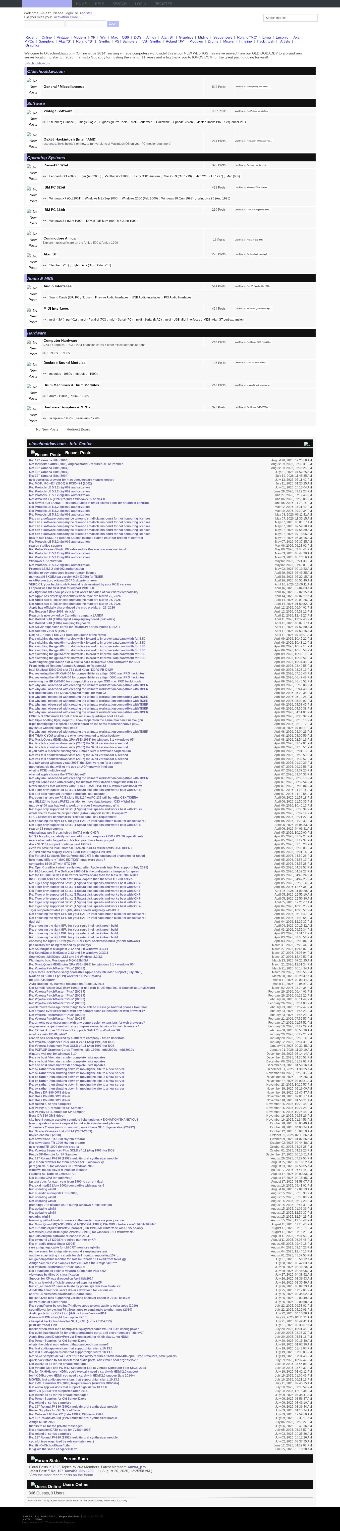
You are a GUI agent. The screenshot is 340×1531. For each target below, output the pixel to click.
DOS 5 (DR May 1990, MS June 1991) (112, 220)
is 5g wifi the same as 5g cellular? (53, 1449)
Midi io (203, 37)
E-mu (266, 37)
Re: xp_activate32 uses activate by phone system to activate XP (74, 1286)
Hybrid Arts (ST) (83, 265)
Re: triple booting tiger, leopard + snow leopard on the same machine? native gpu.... (87, 720)
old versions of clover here (48, 1302)
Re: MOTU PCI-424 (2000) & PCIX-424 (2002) (60, 483)
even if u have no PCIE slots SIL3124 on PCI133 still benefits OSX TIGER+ (80, 848)
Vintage (63, 37)
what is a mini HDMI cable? (48, 1034)
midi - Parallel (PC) (93, 319)
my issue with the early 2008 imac (53, 728)
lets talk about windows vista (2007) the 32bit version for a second (75, 763)
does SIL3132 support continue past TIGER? (60, 844)
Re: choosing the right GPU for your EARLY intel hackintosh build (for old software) (87, 821)
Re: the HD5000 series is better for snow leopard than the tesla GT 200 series (83, 875)
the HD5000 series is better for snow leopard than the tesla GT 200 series (81, 879)
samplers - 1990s (88, 418)
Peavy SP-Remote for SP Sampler (53, 1154)
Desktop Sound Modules (65, 363)
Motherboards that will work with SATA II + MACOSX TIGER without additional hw (85, 786)
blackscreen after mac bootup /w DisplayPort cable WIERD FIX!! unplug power (84, 1329)
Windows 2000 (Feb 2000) (140, 198)
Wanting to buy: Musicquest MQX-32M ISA (58, 960)
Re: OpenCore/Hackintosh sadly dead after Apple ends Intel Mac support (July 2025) (88, 867)
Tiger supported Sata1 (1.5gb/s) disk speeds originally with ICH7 (74, 910)
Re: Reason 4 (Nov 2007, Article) (52, 611)
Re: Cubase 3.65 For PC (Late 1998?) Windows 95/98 (66, 1414)
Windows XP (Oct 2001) (65, 198)
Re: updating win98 (42, 1189)
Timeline (245, 41)
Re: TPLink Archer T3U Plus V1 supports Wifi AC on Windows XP (74, 1030)
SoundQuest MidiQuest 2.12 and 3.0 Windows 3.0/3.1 (66, 956)
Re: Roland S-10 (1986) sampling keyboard (59, 623)
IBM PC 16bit (54, 210)
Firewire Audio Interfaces (111, 297)
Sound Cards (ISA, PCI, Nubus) (70, 297)
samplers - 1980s (61, 418)
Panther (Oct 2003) (117, 176)
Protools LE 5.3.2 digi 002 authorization (56, 569)
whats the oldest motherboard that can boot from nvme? (69, 1344)
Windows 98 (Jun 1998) (177, 198)
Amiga (151, 37)
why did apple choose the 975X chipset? (57, 774)
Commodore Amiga (60, 238)
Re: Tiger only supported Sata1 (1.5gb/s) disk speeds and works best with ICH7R (86, 790)
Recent (31, 37)
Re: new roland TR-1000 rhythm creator (57, 1139)
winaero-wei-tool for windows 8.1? (53, 1053)
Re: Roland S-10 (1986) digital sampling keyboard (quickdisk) (72, 619)
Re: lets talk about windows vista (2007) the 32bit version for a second (78, 743)
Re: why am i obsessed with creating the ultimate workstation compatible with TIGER (88, 685)
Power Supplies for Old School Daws (54, 1410)
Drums (213, 41)
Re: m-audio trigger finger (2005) (52, 1243)
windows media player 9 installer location (58, 1170)
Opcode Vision (183, 122)
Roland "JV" (175, 41)
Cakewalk (163, 122)
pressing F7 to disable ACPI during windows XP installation (70, 1205)
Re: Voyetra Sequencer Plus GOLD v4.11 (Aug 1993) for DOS (71, 1042)
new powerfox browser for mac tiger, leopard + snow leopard (71, 479)
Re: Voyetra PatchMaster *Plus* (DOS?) (57, 968)
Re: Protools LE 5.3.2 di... (257, 111)
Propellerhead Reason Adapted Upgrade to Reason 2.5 (68, 666)
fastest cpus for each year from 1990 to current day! (66, 1181)
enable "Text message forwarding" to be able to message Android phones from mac (88, 1007)
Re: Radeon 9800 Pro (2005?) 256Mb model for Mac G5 (68, 693)
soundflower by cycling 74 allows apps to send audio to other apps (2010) (80, 1309)
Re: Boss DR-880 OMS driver (49, 1092)
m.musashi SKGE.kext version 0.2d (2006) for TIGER (66, 576)
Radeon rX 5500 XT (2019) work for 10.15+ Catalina (65, 976)
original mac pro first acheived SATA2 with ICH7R (64, 832)
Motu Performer (142, 122)
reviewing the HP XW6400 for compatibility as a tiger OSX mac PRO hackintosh (85, 681)
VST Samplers (126, 41)
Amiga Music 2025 (255, 240)
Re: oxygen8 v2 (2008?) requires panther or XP (62, 1240)
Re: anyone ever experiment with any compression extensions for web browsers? (87, 1011)
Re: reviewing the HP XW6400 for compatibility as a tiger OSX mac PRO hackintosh (87, 673)
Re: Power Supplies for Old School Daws (57, 1340)
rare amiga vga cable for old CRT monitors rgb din (64, 1247)
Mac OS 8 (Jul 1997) (209, 176)
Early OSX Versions (147, 176)
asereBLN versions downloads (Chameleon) (60, 1294)
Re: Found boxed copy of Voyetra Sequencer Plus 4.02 (67, 1271)
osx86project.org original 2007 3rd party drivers (63, 580)
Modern (80, 37)
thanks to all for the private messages (56, 1426)
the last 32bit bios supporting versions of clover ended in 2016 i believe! (79, 1298)
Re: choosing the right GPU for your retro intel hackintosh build (73, 925)
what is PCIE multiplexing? (47, 770)
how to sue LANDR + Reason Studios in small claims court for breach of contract (86, 538)
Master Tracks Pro (208, 122)
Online (47, 37)
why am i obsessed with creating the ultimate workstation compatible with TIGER (86, 782)
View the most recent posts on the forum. (61, 1475)
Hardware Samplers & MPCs (67, 407)
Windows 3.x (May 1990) (66, 220)
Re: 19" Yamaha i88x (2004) (48, 460)
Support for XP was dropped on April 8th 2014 (61, 1278)
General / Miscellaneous (64, 87)
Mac (114, 37)
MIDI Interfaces (56, 308)
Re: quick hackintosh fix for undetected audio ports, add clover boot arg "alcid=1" (86, 1333)
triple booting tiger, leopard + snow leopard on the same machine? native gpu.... (84, 724)
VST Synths (151, 41)
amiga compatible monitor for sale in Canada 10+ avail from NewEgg (77, 1259)
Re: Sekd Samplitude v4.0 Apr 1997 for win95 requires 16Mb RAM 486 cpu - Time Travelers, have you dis (103, 1356)
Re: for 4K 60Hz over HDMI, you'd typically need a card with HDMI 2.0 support (83, 1371)
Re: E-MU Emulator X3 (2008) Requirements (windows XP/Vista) (74, 1383)
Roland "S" (84, 41)
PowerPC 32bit (56, 165)
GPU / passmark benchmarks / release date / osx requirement (72, 817)
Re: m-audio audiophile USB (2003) (53, 1193)
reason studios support (45, 545)
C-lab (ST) (104, 265)
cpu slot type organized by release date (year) (61, 1441)
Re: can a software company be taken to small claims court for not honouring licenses (90, 518)
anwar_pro (137, 1467)
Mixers (228, 41)
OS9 (125, 37)
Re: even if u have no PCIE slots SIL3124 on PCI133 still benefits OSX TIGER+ (83, 797)
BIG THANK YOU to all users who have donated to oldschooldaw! (74, 735)
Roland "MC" (247, 37)
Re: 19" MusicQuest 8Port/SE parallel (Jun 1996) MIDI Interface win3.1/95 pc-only (86, 1228)
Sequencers (222, 37)
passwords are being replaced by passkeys (60, 945)
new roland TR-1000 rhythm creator (54, 1146)
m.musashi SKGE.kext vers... (259, 141)
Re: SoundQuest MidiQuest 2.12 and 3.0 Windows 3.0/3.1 (68, 949)
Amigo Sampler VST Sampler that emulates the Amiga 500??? (73, 1263)
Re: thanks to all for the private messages (58, 1364)
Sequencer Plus (235, 122)
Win (103, 37)
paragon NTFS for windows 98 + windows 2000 (61, 1166)
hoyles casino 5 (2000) (45, 1135)
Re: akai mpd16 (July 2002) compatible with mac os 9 (66, 1185)
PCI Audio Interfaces (177, 297)
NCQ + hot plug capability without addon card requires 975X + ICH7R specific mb (86, 836)
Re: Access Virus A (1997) (48, 631)
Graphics (186, 37)
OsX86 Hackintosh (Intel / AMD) (70, 139)
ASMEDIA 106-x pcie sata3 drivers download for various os (71, 1290)
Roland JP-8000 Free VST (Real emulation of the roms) (67, 635)
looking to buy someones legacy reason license (62, 572)
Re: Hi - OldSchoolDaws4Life (49, 1445)
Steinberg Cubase (61, 122)
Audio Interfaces (58, 286)
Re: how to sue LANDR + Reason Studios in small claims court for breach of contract (89, 503)
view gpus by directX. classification (54, 1274)
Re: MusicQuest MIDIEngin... (259, 308)
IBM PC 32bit (54, 187)
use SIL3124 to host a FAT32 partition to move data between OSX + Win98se (82, 801)
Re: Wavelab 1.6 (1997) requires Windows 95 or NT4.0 (67, 499)
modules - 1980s (60, 373)
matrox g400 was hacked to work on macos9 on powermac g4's (74, 805)
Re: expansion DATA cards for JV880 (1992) (60, 1430)
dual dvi (34, 921)
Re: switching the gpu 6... (257, 165)
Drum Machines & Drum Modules (71, 385)
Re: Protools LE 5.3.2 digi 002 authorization (59, 487)
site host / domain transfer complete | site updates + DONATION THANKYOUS (84, 1119)
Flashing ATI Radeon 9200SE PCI (52, 1174)
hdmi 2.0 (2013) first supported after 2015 (58, 1391)
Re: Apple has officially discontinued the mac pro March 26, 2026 (75, 596)
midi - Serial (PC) (121, 319)
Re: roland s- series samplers (50, 1104)
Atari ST (167, 37)
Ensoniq (282, 37)
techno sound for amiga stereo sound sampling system (68, 1251)
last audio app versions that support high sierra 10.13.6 (68, 1387)
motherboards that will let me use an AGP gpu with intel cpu (71, 766)
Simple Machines (68, 1516)
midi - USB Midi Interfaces (182, 319)
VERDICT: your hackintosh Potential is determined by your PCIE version (80, 584)
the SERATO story (42, 980)
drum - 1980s (58, 396)
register (86, 13)
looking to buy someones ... (258, 87)
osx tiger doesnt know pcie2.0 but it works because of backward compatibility (83, 592)
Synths (104, 41)
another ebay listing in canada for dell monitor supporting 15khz (74, 1255)
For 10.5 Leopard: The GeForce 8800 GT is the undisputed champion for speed (84, 871)
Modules (196, 41)
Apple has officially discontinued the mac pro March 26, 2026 (72, 607)
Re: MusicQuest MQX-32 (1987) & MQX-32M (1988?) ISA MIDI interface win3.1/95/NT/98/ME (93, 1224)
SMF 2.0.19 (29, 1516)
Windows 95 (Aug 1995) (214, 198)
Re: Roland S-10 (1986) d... (258, 407)
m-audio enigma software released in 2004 (59, 1236)
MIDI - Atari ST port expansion (224, 319)
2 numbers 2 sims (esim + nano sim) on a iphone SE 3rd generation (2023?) (82, 1127)
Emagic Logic (86, 122)
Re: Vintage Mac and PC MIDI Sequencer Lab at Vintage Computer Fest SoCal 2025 (87, 1368)
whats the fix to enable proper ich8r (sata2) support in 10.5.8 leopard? (78, 813)
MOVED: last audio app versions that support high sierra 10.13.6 (74, 1379)
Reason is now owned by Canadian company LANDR (66, 615)
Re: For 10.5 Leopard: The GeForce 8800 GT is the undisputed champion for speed (87, 856)
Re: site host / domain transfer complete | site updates (67, 794)
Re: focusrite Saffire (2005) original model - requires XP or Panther (76, 464)
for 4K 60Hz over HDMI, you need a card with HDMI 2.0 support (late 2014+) (82, 1375)
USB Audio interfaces (146, 297)
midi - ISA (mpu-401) (63, 319)
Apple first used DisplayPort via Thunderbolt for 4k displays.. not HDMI (78, 1337)
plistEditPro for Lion (43, 1325)
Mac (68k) (233, 176)
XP (93, 37)
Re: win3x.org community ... (259, 210)
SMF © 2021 (48, 1516)
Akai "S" (65, 41)
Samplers (46, 41)
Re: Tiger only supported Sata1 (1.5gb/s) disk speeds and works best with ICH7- (85, 883)
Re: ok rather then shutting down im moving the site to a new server (76, 1069)
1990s (53, 353)
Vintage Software (58, 111)
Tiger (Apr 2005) (90, 176)
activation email (66, 17)
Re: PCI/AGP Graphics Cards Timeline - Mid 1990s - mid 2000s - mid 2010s (81, 1050)
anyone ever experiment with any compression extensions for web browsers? (84, 1026)
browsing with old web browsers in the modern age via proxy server (76, 1220)
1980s (65, 353)
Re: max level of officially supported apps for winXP (65, 1282)
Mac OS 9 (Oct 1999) (178, 176)
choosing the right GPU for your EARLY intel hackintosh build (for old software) (84, 941)
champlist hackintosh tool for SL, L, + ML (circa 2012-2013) (70, 1321)
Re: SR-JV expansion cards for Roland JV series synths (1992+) (74, 627)
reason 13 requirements (46, 828)
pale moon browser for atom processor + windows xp (66, 1162)
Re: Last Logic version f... (257, 254)
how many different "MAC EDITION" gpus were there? (67, 859)
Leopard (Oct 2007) (62, 176)
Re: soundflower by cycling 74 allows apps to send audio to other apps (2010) (83, 1305)
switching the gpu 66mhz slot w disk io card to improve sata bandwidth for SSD (84, 662)
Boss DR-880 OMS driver (47, 1115)
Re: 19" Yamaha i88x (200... (258, 286)
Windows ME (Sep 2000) (101, 198)
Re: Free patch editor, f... (257, 363)
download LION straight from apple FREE (58, 1317)
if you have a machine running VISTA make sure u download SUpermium (80, 751)
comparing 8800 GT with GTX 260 (52, 863)
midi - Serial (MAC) (149, 319)
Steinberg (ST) (59, 265)
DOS (137, 37)
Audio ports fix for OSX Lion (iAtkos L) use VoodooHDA (68, 1313)
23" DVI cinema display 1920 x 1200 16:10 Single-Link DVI (70, 852)
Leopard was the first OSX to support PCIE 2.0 (61, 588)
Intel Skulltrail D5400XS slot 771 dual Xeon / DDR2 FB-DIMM (71, 669)
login (69, 13)
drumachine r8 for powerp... (258, 385)
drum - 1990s (80, 396)
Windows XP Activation (257, 187)
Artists (285, 41)
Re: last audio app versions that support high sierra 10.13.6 (71, 1348)
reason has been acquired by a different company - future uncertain (76, 1038)
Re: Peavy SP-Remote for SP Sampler (56, 1108)
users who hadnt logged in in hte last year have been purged (71, 840)
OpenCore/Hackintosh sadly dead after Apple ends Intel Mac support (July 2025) (85, 972)
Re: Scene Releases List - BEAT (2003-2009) (60, 1131)
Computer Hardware (60, 340)
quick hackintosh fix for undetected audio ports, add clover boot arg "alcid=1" (83, 1360)
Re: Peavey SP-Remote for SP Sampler (57, 1112)
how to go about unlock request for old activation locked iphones (74, 1123)
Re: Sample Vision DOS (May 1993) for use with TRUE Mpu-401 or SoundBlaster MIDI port (92, 988)
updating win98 (39, 1216)
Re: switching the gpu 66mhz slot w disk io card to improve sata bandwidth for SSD (87, 638)
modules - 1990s (86, 373)
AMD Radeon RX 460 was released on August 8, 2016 (67, 984)
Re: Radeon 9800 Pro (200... (259, 342)
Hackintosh (265, 41)
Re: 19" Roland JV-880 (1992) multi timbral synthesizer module (73, 1158)
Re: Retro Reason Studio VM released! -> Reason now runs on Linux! (77, 549)
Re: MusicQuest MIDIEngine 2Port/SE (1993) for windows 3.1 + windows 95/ (81, 739)
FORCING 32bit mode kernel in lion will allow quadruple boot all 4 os (76, 716)
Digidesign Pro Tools (113, 122)
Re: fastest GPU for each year (50, 1178)
